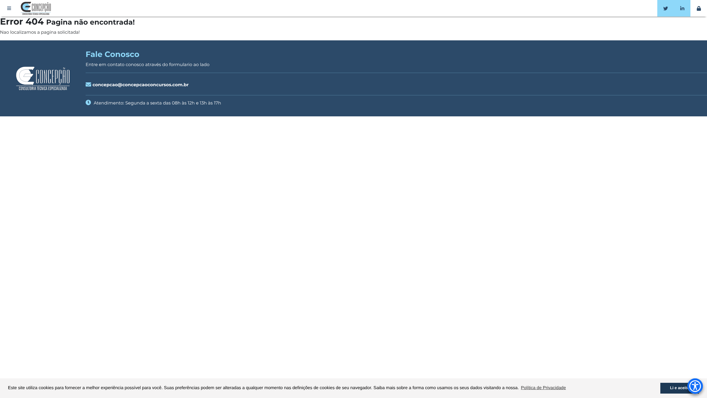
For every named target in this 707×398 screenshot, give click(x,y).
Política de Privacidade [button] (543, 388)
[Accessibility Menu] (695, 386)
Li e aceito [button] (679, 388)
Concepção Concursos (37, 8)
